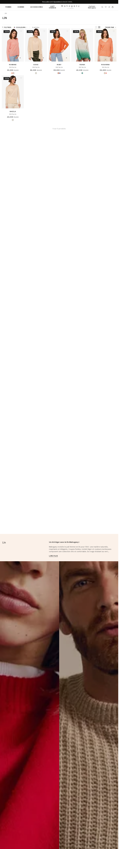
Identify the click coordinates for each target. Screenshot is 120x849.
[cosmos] (11, 73)
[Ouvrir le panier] (113, 7)
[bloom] (13, 73)
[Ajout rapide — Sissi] (43, 58)
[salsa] (106, 73)
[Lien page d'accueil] (70, 7)
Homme (21, 7)
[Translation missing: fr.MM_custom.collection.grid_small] (99, 27)
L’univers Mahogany (92, 7)
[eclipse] (59, 73)
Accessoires (36, 7)
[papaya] (104, 73)
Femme (8, 7)
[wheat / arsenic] (82, 73)
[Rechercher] (102, 7)
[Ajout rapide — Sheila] (20, 105)
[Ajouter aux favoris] (21, 31)
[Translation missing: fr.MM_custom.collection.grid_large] (96, 27)
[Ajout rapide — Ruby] (66, 58)
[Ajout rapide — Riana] (90, 58)
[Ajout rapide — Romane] (20, 58)
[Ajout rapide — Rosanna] (113, 58)
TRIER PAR (109, 27)
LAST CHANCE (52, 7)
